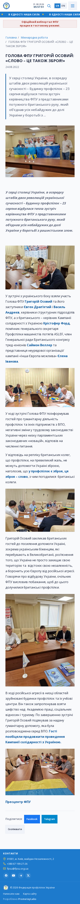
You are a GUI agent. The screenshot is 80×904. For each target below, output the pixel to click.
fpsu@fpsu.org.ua (17, 868)
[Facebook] (6, 876)
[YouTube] (13, 876)
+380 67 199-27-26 (17, 863)
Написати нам (11, 893)
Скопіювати (15, 829)
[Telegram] (21, 876)
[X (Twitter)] (28, 876)
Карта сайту (30, 893)
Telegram (49, 819)
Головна (11, 37)
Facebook (32, 819)
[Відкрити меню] (72, 6)
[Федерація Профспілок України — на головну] (6, 6)
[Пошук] (48, 5)
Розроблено (19, 899)
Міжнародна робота (34, 37)
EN (63, 5)
